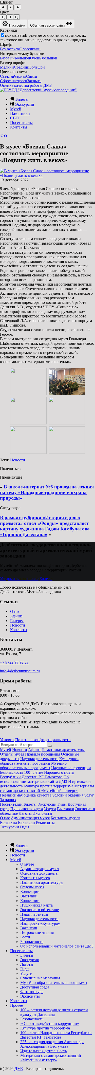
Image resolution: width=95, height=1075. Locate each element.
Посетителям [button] (21, 951)
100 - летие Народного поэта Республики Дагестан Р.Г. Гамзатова (37, 774)
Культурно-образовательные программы (39, 761)
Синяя (31, 76)
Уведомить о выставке (19, 578)
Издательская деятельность (43, 1051)
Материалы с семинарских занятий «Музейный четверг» (47, 788)
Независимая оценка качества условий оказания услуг (47, 795)
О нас (15, 611)
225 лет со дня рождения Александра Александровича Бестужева (52, 1044)
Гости (25, 937)
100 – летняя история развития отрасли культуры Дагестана (54, 1012)
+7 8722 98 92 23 (14, 662)
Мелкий (7, 67)
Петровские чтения (37, 932)
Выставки (65, 809)
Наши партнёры (34, 914)
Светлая (7, 76)
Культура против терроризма (48, 786)
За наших (8, 800)
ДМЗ (18, 1068)
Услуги (50, 809)
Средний (21, 67)
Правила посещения (42, 754)
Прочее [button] (16, 1005)
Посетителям (21, 122)
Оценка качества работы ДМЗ (26, 85)
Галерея (17, 620)
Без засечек (9, 49)
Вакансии (26, 822)
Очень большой (43, 58)
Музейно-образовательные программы (34, 765)
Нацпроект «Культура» (40, 923)
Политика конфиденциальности (43, 740)
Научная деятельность (39, 759)
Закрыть (34, 81)
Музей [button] (15, 859)
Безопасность (11, 772)
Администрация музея (30, 818)
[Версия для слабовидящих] (4, 136)
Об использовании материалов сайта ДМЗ (34, 779)
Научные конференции (71, 768)
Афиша (16, 616)
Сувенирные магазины (40, 978)
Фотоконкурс (31, 992)
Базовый (7, 58)
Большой (22, 58)
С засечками (30, 49)
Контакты (18, 127)
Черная (20, 76)
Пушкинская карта (26, 809)
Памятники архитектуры (63, 749)
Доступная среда (34, 987)
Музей (15, 109)
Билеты (21, 99)
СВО (14, 118)
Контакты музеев (65, 818)
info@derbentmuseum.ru (20, 671)
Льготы (25, 813)
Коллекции (30, 891)
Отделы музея (12, 754)
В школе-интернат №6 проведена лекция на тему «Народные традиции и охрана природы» (47, 492)
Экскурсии (24, 104)
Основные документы (39, 873)
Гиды (62, 804)
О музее (27, 864)
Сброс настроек (13, 81)
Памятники (20, 113)
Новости (17, 460)
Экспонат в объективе (39, 910)
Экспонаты (42, 813)
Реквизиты (45, 822)
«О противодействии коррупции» (49, 1023)
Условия (7, 740)
